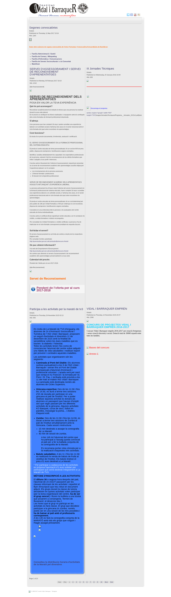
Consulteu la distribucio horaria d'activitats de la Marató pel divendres (57, 563)
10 (101, 582)
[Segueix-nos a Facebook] (131, 14)
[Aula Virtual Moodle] (138, 14)
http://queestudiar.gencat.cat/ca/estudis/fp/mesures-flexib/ (49, 241)
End (111, 582)
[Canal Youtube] (135, 14)
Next (106, 582)
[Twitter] (128, 14)
